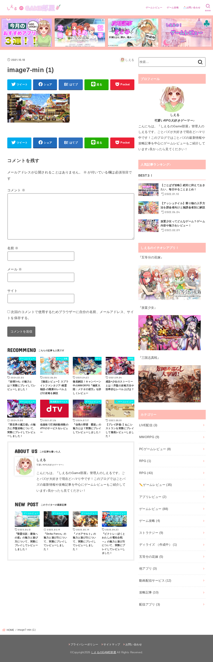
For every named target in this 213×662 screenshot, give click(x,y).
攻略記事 (149, 592)
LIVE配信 (148, 425)
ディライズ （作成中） (158, 544)
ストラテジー (151, 532)
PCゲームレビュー (155, 449)
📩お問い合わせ (191, 7)
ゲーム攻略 (173, 7)
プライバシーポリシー (84, 644)
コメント (16, 190)
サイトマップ (111, 644)
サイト (12, 290)
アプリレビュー (152, 497)
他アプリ (148, 568)
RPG (145, 461)
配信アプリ (149, 604)
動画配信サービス (155, 580)
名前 (13, 248)
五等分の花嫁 (151, 556)
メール (14, 269)
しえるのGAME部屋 (103, 652)
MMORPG (149, 437)
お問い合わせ (133, 644)
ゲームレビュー (154, 7)
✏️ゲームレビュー (155, 484)
